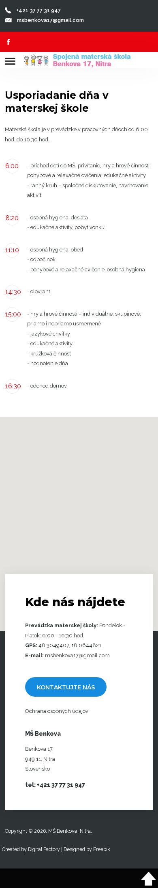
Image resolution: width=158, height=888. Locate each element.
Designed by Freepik (87, 849)
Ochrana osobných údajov (56, 711)
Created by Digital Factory (31, 849)
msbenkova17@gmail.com (50, 20)
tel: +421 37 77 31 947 (55, 785)
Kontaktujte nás (66, 687)
